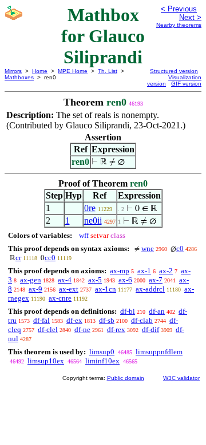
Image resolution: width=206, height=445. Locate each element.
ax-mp (119, 270)
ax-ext (68, 289)
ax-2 (166, 270)
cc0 (50, 257)
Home (39, 71)
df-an (157, 311)
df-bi (127, 311)
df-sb (106, 320)
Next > (190, 17)
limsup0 (101, 351)
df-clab (142, 320)
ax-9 (35, 289)
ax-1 (144, 270)
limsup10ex (45, 361)
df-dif (150, 329)
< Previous (179, 9)
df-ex (74, 320)
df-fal (41, 320)
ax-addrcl (150, 289)
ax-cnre (60, 298)
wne (147, 248)
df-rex (116, 329)
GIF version (186, 83)
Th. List (107, 71)
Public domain (125, 378)
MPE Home (73, 71)
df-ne (82, 329)
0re (90, 208)
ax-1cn (105, 289)
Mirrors (13, 71)
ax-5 (95, 280)
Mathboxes (19, 77)
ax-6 (125, 280)
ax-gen (30, 280)
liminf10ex (102, 361)
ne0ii (93, 220)
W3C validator (181, 378)
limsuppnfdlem (159, 351)
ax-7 (156, 280)
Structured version (174, 71)
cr (18, 257)
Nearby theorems (178, 25)
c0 (180, 248)
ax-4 (65, 280)
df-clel (48, 329)
